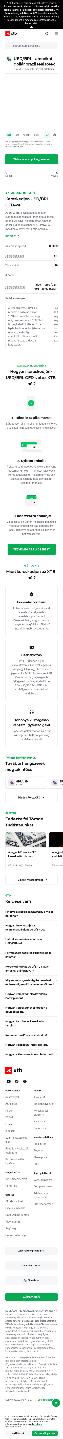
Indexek (10, 1131)
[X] (25, 1081)
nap (9, 134)
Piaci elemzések (15, 1208)
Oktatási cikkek (14, 1201)
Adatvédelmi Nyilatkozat (41, 1195)
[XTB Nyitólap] (10, 33)
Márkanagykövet (44, 1103)
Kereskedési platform (41, 1112)
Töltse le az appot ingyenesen (31, 159)
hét (17, 134)
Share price (40, 1157)
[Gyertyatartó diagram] (54, 134)
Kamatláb (11, 1185)
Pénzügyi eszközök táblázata (17, 1150)
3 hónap (38, 134)
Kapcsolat (40, 1121)
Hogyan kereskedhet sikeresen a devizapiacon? (26, 1009)
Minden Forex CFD (29, 797)
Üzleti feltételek (43, 1179)
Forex (8, 1124)
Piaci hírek (40, 1143)
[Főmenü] (56, 34)
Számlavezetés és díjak (16, 1139)
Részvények (12, 1097)
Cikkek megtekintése (31, 879)
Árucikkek (11, 1103)
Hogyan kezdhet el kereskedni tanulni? (24, 1023)
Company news (43, 1186)
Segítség (10, 1228)
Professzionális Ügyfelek (14, 1161)
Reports (38, 1150)
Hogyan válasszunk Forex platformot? (29, 1054)
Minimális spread (15, 246)
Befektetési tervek (16, 1179)
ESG (36, 1164)
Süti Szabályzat (43, 1204)
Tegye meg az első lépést (31, 549)
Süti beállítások (46, 1399)
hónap (26, 134)
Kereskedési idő (14, 255)
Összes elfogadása (44, 1433)
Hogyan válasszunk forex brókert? (26, 1044)
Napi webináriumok (17, 1214)
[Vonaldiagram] (47, 134)
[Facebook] (16, 1081)
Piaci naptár (12, 1221)
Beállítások (18, 1433)
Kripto (9, 1110)
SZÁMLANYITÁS (31, 1296)
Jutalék (9, 275)
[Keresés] (47, 34)
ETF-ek (9, 1117)
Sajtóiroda (40, 1128)
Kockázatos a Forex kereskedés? (26, 1035)
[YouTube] (8, 1081)
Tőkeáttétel (12, 265)
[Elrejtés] (31, 27)
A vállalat (39, 1097)
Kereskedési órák (15, 286)
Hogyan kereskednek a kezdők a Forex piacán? (26, 996)
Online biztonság (15, 1235)
